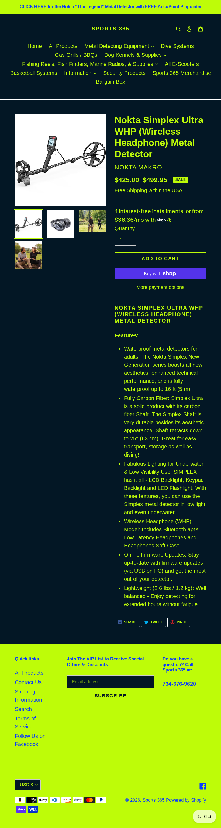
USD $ (26, 785)
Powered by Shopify (186, 800)
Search (23, 709)
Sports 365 (110, 28)
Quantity (125, 228)
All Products (29, 673)
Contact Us (28, 682)
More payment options (160, 287)
